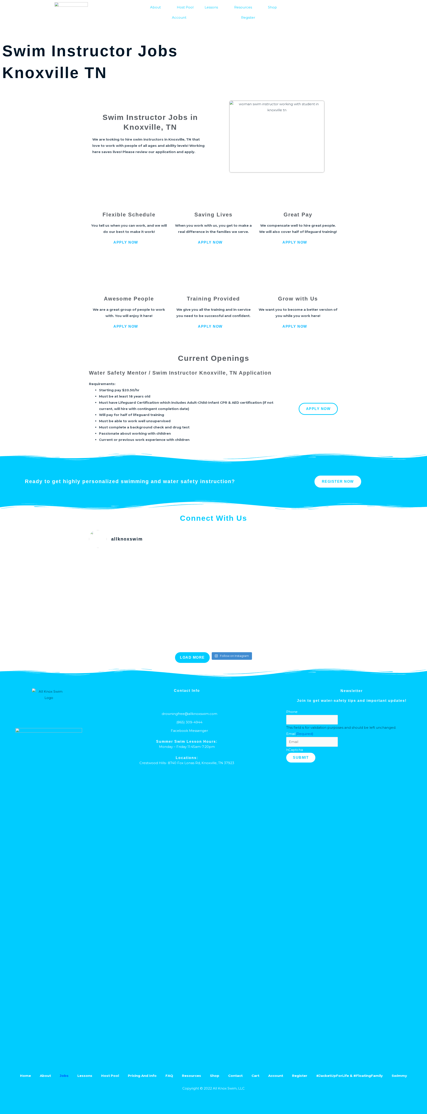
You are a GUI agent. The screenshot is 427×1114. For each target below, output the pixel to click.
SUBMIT (301, 757)
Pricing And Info (142, 1076)
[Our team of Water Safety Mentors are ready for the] (213, 571)
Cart (255, 1076)
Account (179, 17)
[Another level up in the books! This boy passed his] (130, 559)
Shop (272, 7)
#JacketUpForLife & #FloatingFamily (349, 1076)
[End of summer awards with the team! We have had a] (297, 608)
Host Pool (185, 7)
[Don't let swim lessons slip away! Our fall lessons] (130, 620)
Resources (243, 7)
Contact (235, 1076)
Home (25, 1076)
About (155, 7)
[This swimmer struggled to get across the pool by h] (297, 568)
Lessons (211, 7)
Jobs (64, 1076)
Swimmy (399, 1076)
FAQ (169, 1076)
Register (248, 17)
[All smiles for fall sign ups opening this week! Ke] (213, 602)
